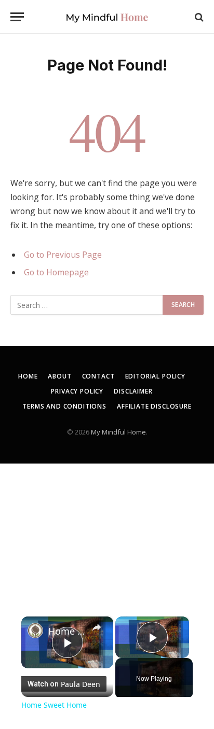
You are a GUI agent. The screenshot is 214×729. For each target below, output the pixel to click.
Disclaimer (133, 391)
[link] (35, 630)
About (59, 376)
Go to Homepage (56, 272)
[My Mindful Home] (107, 17)
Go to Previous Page (63, 254)
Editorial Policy (155, 376)
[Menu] (17, 17)
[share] (96, 627)
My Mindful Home (118, 432)
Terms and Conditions (64, 406)
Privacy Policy (77, 391)
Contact (98, 376)
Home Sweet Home (67, 631)
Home (27, 376)
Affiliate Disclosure (154, 406)
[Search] (198, 17)
